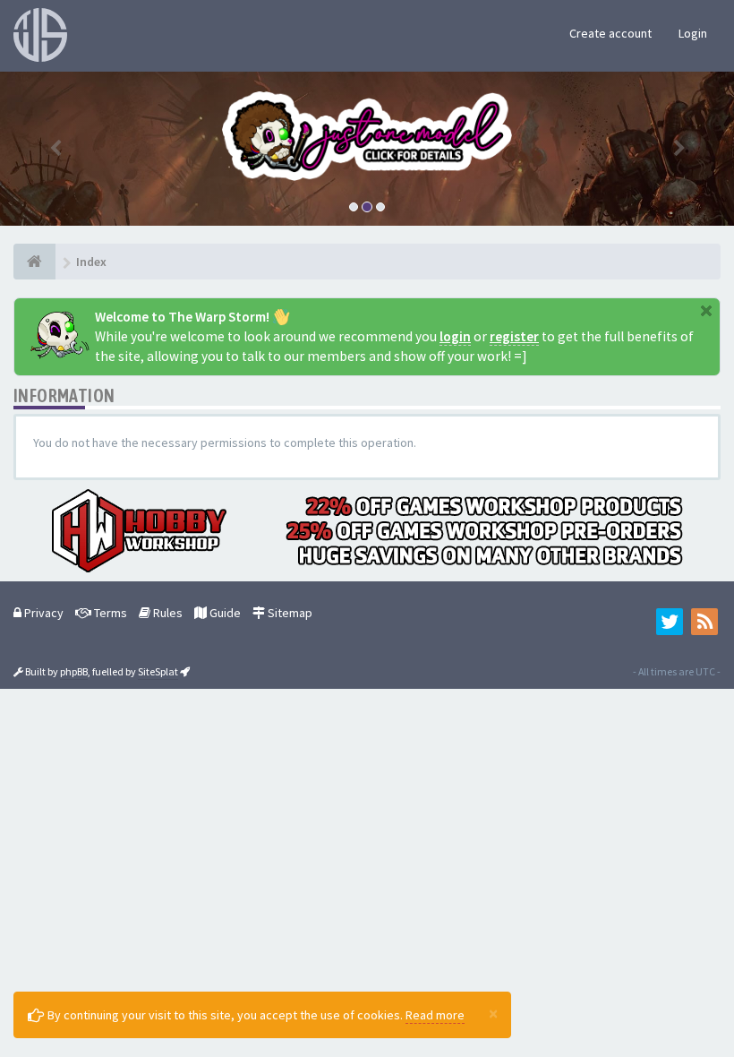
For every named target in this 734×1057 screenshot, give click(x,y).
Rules (166, 613)
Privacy (42, 613)
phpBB (74, 671)
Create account (610, 33)
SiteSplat (158, 671)
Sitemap (288, 613)
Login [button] (693, 33)
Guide (224, 613)
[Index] (34, 261)
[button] (55, 149)
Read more (435, 1015)
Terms (109, 613)
